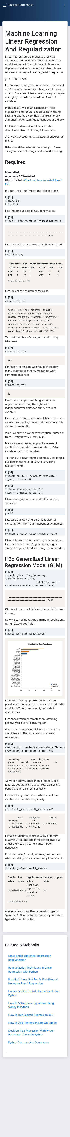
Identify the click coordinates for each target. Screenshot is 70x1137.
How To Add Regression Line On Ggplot (32, 1023)
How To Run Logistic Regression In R (30, 1015)
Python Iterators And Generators (28, 1042)
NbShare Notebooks (21, 5)
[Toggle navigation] (64, 5)
